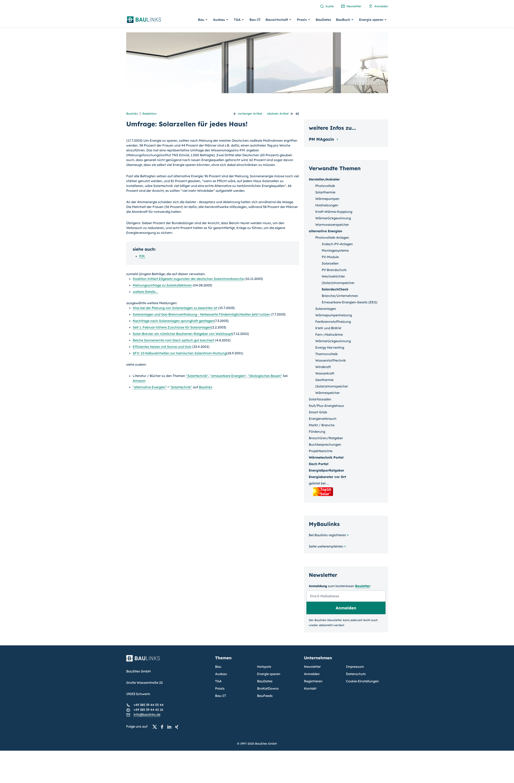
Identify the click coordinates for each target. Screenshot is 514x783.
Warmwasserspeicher (332, 225)
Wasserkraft (324, 373)
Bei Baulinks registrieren (327, 535)
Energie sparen (268, 674)
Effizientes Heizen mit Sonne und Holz (162, 347)
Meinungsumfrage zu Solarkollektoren (162, 285)
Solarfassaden (320, 399)
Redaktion (149, 113)
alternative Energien (325, 231)
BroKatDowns (268, 688)
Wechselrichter (333, 276)
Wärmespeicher (327, 393)
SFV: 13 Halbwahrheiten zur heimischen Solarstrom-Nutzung (179, 353)
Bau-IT (255, 20)
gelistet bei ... (319, 483)
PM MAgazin (322, 139)
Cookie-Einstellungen (362, 681)
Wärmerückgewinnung (333, 218)
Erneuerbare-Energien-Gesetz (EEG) (349, 302)
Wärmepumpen (327, 199)
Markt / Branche (321, 425)
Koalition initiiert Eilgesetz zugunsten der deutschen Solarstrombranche (188, 279)
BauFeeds (265, 696)
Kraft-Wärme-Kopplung (333, 212)
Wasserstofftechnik (330, 360)
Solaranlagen (325, 309)
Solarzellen (330, 263)
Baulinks (132, 113)
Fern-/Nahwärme (329, 334)
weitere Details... (145, 292)
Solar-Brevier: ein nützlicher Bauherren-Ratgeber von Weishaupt (182, 334)
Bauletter (362, 586)
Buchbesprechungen (325, 444)
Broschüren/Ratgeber (326, 438)
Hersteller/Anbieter (324, 179)
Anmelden (312, 674)
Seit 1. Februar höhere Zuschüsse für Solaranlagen (172, 327)
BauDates (323, 20)
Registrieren (313, 681)
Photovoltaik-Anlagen (332, 237)
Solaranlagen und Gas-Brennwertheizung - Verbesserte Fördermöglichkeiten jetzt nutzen (201, 314)
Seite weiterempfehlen (326, 546)
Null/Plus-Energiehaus (326, 406)
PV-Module (330, 257)
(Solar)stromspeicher (338, 283)
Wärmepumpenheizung (333, 315)
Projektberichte (320, 451)
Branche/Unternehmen (340, 296)
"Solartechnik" (197, 376)
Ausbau (221, 674)
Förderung (317, 431)
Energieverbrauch (322, 419)
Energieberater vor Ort (327, 477)
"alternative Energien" (150, 387)
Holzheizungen (326, 205)
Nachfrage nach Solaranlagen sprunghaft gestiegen (173, 321)
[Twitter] (156, 726)
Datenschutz (356, 674)
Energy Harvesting (329, 347)
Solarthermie (325, 192)
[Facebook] (163, 726)
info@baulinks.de (146, 714)
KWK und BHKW (328, 328)
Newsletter (312, 667)
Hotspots (264, 667)
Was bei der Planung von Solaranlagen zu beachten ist (175, 308)
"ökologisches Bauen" (265, 376)
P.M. (142, 256)
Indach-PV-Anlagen (337, 244)
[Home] (168, 660)
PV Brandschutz (334, 270)
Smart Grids (318, 412)
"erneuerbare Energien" (228, 376)
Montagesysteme (335, 250)
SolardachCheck (335, 289)
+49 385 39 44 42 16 (148, 710)
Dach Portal (318, 464)
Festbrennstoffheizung (333, 322)
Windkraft (323, 367)
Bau (218, 667)
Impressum (355, 667)
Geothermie (324, 380)
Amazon (139, 381)
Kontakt (310, 688)
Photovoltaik (325, 186)
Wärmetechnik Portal (326, 457)
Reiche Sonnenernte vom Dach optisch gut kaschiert (173, 340)
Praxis (220, 688)
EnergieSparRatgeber (326, 470)
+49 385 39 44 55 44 (148, 705)
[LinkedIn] (170, 726)
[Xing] (177, 726)
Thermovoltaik (326, 354)
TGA (218, 681)
